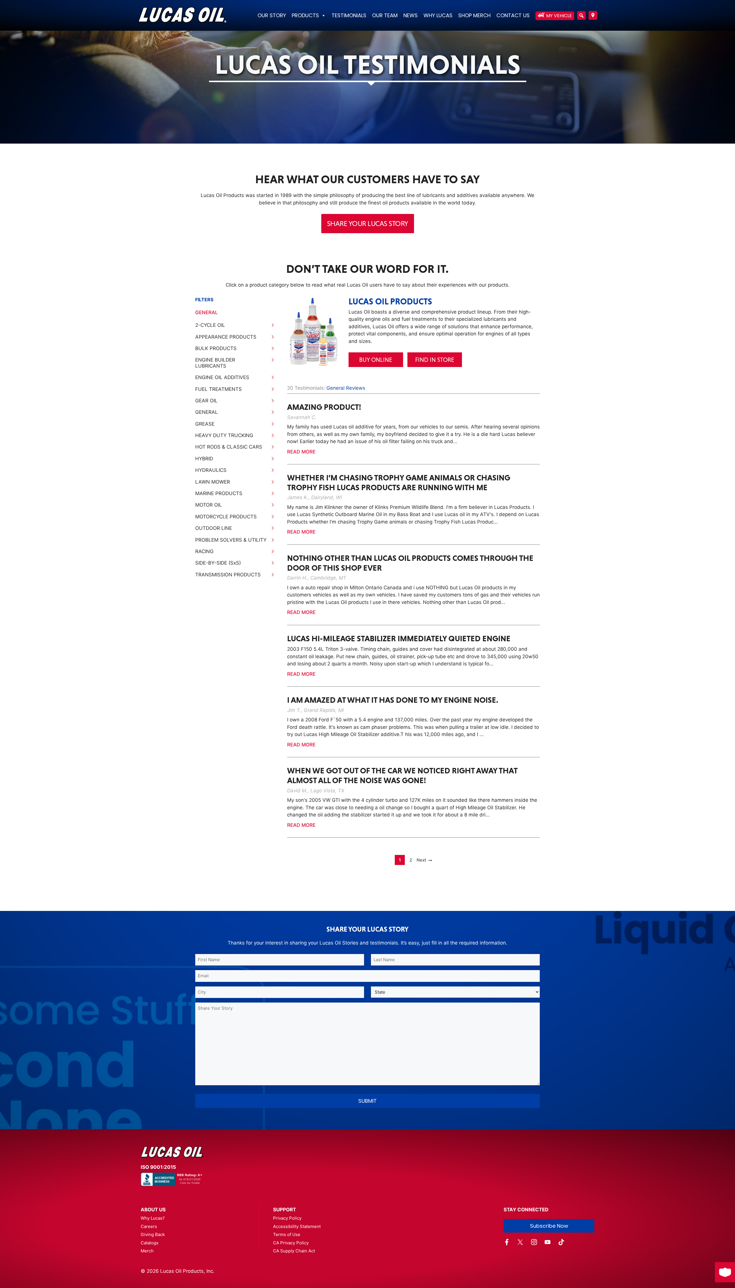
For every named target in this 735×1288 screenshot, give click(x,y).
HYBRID (204, 458)
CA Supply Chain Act (294, 1251)
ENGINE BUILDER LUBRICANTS (215, 362)
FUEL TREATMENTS (218, 389)
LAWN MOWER (212, 482)
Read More (301, 452)
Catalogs (149, 1242)
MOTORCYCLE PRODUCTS (226, 517)
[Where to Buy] (593, 16)
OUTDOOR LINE (213, 528)
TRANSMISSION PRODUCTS (228, 575)
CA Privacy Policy (291, 1242)
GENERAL (206, 312)
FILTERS (204, 299)
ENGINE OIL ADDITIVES (222, 377)
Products (305, 15)
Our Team (385, 15)
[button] (581, 15)
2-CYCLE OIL (210, 325)
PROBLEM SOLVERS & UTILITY (230, 540)
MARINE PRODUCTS (218, 493)
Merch (147, 1251)
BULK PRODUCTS (216, 348)
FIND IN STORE (434, 359)
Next (421, 860)
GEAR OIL (206, 400)
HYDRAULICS (211, 470)
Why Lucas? (153, 1218)
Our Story (272, 15)
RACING (204, 551)
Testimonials (349, 15)
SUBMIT (367, 1100)
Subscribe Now (549, 1225)
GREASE (204, 424)
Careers (149, 1226)
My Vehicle (559, 15)
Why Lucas (437, 15)
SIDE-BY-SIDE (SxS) (218, 563)
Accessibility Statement (297, 1226)
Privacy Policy (287, 1218)
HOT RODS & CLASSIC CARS (228, 447)
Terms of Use (286, 1234)
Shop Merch (474, 15)
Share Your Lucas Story (367, 223)
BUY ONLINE (375, 359)
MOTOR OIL (208, 505)
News (410, 15)
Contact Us (513, 15)
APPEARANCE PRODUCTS (225, 337)
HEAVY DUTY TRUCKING (224, 435)
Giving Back (153, 1234)
